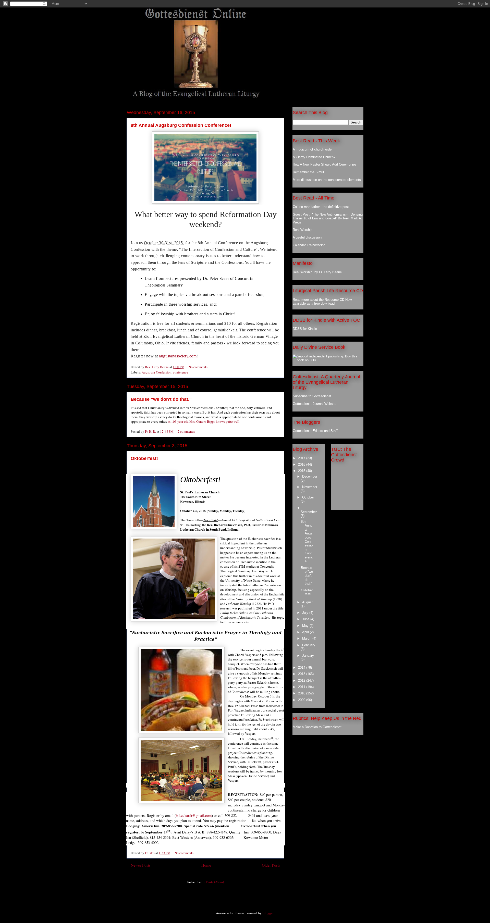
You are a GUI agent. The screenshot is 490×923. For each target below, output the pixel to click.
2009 (302, 700)
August (307, 602)
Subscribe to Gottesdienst (312, 396)
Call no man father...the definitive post (321, 207)
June (306, 619)
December (309, 476)
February (308, 645)
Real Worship (302, 230)
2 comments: (187, 431)
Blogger (267, 913)
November (309, 487)
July (305, 613)
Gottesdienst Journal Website (314, 404)
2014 (302, 667)
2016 (302, 464)
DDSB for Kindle (305, 329)
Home (206, 865)
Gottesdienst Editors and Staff (315, 431)
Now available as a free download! (322, 301)
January (308, 655)
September (309, 512)
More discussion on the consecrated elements (327, 180)
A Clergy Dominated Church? (314, 157)
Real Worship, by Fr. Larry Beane (317, 272)
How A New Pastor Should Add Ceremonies (325, 164)
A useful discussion (307, 237)
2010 (302, 693)
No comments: (199, 367)
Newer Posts (141, 865)
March (307, 638)
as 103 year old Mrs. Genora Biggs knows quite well (203, 421)
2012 (302, 680)
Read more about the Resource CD (318, 300)
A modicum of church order (313, 149)
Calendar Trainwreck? (309, 245)
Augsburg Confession (157, 372)
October (308, 497)
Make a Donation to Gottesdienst (317, 727)
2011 (302, 687)
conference (180, 372)
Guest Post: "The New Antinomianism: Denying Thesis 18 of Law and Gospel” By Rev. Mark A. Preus (328, 218)
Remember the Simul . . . (311, 172)
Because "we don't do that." (161, 399)
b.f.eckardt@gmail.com (194, 815)
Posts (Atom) (215, 882)
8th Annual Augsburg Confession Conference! (181, 125)
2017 (302, 458)
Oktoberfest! (144, 458)
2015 (302, 471)
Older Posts (271, 865)
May (306, 626)
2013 (302, 674)
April (306, 632)
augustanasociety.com (178, 356)
